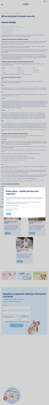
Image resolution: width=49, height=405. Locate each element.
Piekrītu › (8, 213)
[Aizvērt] (43, 189)
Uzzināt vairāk (9, 210)
